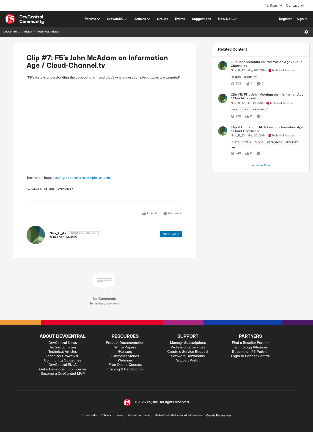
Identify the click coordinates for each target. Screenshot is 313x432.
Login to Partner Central (250, 356)
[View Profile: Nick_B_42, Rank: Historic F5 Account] (36, 235)
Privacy (119, 415)
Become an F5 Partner (250, 352)
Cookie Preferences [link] (218, 415)
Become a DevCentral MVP (63, 374)
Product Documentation (125, 343)
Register (285, 19)
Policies (106, 415)
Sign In (302, 19)
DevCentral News (63, 343)
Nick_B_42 (57, 233)
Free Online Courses (125, 365)
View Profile (171, 234)
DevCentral (10, 31)
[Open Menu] (306, 32)
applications (75, 178)
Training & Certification (125, 369)
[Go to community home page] (24, 19)
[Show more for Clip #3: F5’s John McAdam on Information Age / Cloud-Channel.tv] (233, 147)
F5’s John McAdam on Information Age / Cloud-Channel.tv (267, 64)
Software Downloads (188, 356)
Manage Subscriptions (188, 343)
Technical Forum (62, 347)
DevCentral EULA (63, 365)
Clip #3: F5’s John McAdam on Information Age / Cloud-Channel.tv (267, 129)
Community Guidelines (62, 360)
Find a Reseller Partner (250, 343)
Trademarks (89, 415)
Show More (263, 165)
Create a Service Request (187, 352)
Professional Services (188, 347)
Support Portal (187, 360)
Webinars (125, 360)
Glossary (125, 352)
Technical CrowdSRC (63, 356)
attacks (105, 178)
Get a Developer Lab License (62, 369)
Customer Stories (125, 356)
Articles (27, 31)
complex (92, 178)
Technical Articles (48, 31)
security (59, 178)
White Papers (125, 347)
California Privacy (139, 415)
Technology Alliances (250, 347)
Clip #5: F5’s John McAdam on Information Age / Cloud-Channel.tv (267, 96)
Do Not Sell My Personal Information (179, 415)
